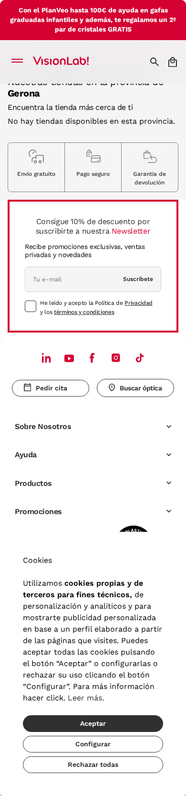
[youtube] (116, 358)
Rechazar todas (93, 764)
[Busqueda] (155, 61)
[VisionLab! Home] (73, 61)
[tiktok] (139, 358)
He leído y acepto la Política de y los (96, 307)
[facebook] (92, 358)
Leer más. (86, 697)
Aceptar (93, 723)
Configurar (93, 744)
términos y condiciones (84, 312)
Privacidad (138, 303)
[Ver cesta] (173, 62)
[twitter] (69, 358)
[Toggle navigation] (19, 61)
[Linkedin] (46, 358)
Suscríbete (138, 279)
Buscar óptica (141, 388)
